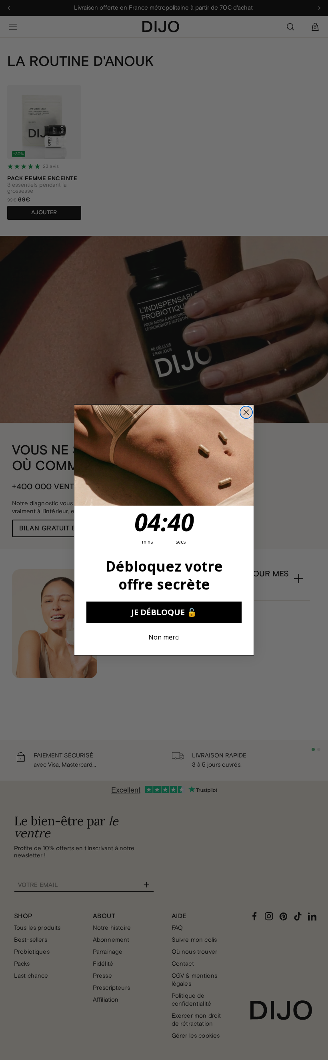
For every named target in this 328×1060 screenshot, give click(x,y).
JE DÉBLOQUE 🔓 (164, 612)
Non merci (164, 637)
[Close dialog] (246, 412)
